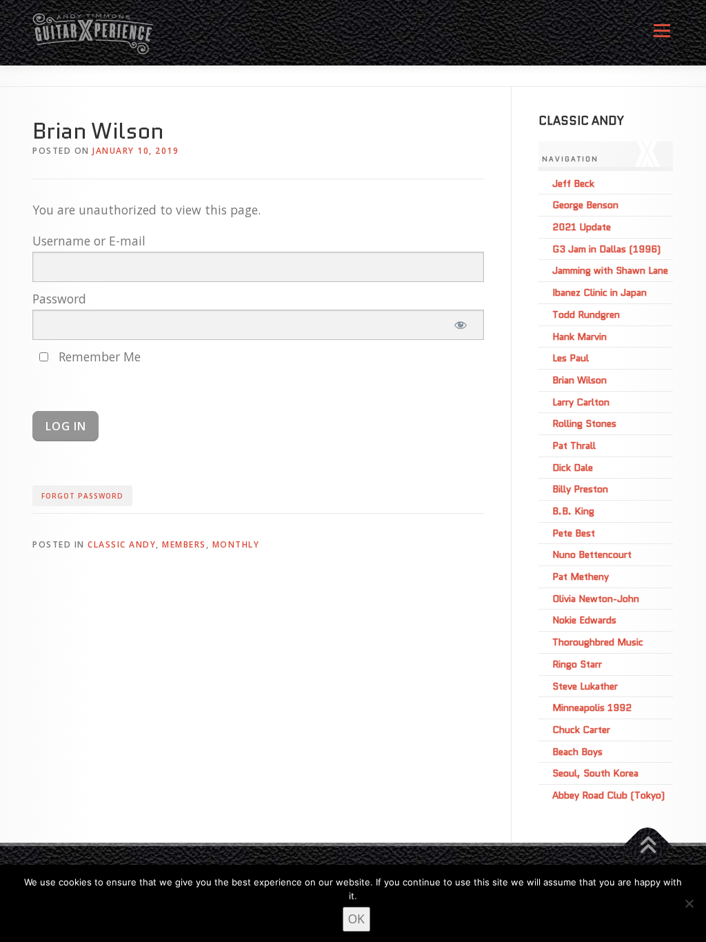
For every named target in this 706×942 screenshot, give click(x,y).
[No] (689, 903)
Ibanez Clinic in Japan (599, 292)
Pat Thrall (574, 445)
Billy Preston (580, 489)
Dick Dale (572, 467)
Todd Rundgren (586, 314)
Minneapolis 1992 (592, 707)
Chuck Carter (581, 729)
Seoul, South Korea (595, 773)
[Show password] (460, 325)
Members (184, 544)
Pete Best (573, 533)
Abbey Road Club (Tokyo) (608, 795)
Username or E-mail (88, 240)
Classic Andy (122, 544)
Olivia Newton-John (595, 598)
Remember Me (98, 356)
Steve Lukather (585, 686)
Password (59, 298)
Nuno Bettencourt (592, 554)
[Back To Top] (647, 845)
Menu (661, 36)
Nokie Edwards (584, 620)
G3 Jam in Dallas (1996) (606, 249)
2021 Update (581, 227)
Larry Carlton (580, 402)
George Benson (585, 205)
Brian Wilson (579, 380)
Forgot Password (82, 496)
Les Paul (570, 358)
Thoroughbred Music (597, 642)
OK (356, 918)
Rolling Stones (584, 423)
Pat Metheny (580, 576)
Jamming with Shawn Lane (610, 270)
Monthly (236, 544)
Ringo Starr (577, 664)
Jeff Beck (573, 183)
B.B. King (573, 511)
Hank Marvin (579, 336)
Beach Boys (577, 752)
